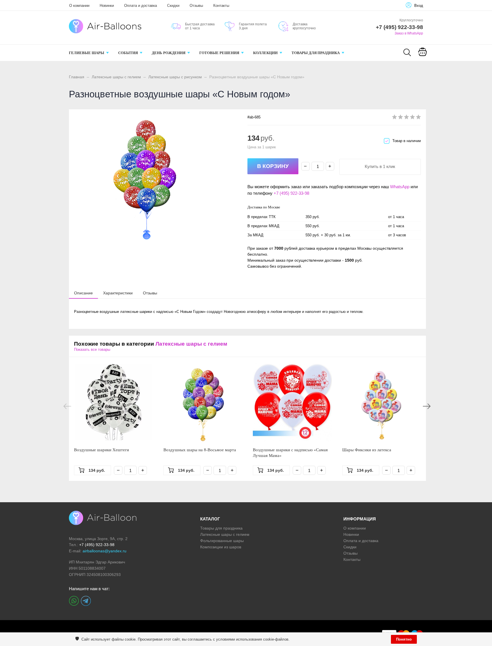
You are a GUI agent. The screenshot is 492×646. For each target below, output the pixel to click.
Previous (67, 406)
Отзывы (196, 5)
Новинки (107, 5)
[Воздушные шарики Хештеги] (113, 402)
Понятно (404, 639)
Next (426, 406)
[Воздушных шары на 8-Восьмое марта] (203, 402)
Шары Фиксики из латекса (366, 450)
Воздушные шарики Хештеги (101, 450)
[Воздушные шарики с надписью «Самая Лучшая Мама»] (292, 402)
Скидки (173, 5)
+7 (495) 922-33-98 (291, 193)
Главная (76, 77)
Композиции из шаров (220, 547)
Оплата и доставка (140, 5)
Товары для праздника (221, 528)
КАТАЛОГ (210, 518)
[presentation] (83, 292)
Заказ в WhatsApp (409, 33)
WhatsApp (399, 186)
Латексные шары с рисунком (175, 77)
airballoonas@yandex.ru (104, 551)
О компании (79, 5)
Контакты (221, 5)
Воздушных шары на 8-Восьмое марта (199, 450)
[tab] (83, 293)
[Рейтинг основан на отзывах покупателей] (406, 118)
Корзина (422, 59)
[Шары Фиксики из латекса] (381, 402)
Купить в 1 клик (380, 166)
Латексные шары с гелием (116, 77)
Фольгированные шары (222, 540)
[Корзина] (422, 56)
